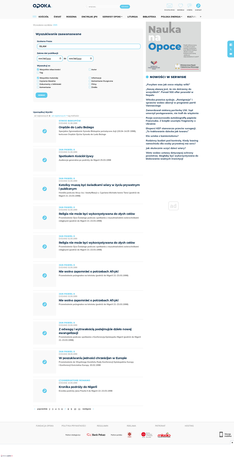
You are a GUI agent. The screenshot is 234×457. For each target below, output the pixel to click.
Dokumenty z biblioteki (50, 84)
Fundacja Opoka (44, 426)
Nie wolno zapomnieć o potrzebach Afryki (88, 271)
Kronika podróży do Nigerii (78, 387)
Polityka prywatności (74, 426)
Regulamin (102, 426)
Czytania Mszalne (48, 81)
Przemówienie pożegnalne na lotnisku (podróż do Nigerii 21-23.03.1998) (94, 275)
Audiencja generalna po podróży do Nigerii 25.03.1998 (85, 160)
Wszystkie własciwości (50, 69)
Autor (94, 69)
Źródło (94, 87)
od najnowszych (41, 116)
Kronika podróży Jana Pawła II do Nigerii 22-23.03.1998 (86, 391)
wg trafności (73, 116)
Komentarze (45, 87)
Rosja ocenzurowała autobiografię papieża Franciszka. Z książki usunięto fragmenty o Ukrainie (171, 120)
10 (75, 409)
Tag (41, 73)
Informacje (96, 78)
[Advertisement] (117, 451)
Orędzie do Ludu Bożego (76, 127)
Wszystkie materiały (49, 78)
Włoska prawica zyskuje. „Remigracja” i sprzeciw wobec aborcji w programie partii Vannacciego (171, 102)
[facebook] (230, 44)
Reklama (131, 426)
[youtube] (230, 53)
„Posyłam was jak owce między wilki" (168, 84)
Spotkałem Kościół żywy (76, 156)
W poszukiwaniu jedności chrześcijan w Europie (93, 358)
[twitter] (230, 49)
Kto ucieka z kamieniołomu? (162, 135)
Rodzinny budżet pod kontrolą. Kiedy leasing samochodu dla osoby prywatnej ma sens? (172, 142)
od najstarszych (59, 116)
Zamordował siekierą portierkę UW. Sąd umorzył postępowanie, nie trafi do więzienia (172, 112)
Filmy (94, 84)
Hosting (189, 426)
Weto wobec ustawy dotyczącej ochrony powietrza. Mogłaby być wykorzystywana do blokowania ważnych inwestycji (172, 155)
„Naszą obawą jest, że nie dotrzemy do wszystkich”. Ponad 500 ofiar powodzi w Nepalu (169, 92)
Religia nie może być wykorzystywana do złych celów (97, 213)
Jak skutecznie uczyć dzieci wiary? (166, 148)
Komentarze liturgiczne (102, 81)
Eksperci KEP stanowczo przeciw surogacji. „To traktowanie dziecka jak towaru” (171, 130)
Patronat (160, 426)
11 (79, 409)
